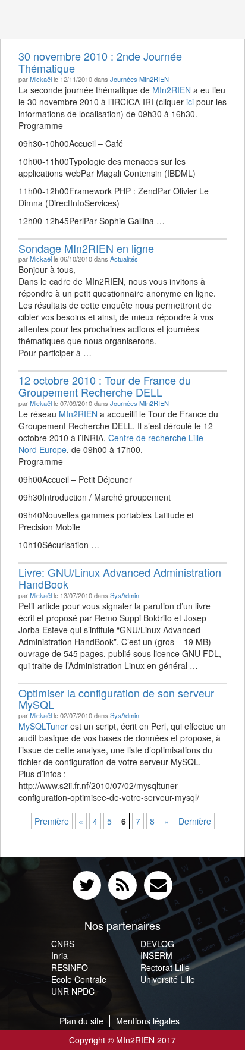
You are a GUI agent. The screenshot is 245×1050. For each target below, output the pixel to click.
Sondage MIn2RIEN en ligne (86, 248)
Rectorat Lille (165, 967)
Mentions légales (148, 1021)
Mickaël (41, 79)
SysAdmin (124, 595)
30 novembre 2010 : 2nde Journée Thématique (100, 62)
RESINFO (69, 967)
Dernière (194, 821)
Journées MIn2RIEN (139, 79)
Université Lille (167, 979)
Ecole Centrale (78, 979)
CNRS (62, 944)
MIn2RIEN (171, 90)
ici (190, 102)
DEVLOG (157, 944)
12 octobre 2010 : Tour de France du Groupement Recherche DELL (104, 386)
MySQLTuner (43, 726)
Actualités (124, 258)
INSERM (156, 955)
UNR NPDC (73, 991)
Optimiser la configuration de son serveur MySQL (116, 698)
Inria (59, 955)
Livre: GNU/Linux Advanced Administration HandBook (119, 578)
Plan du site (81, 1021)
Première (51, 821)
